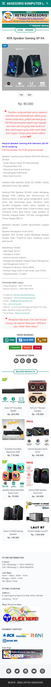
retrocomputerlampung (24, 298)
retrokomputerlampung (23, 295)
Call (44, 340)
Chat (11, 340)
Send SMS (28, 340)
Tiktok (37, 347)
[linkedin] (25, 671)
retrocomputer (14, 304)
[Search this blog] (47, 3)
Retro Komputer (22, 313)
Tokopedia (15, 347)
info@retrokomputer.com (21, 301)
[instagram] (42, 671)
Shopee (27, 347)
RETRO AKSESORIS (33, 682)
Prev (21, 95)
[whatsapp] (28, 360)
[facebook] (16, 360)
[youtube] (34, 671)
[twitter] (22, 360)
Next (29, 95)
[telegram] (35, 360)
